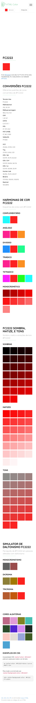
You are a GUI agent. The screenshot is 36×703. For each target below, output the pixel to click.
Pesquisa (24, 10)
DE (2, 698)
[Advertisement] (18, 32)
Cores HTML (24, 698)
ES (8, 698)
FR (10, 698)
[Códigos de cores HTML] (10, 2)
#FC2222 (7, 75)
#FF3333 (4, 78)
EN (5, 698)
